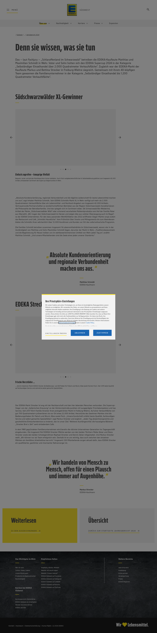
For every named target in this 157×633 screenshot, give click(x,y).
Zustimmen (102, 333)
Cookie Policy (90, 323)
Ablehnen (80, 333)
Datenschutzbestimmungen (67, 323)
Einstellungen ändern (56, 333)
